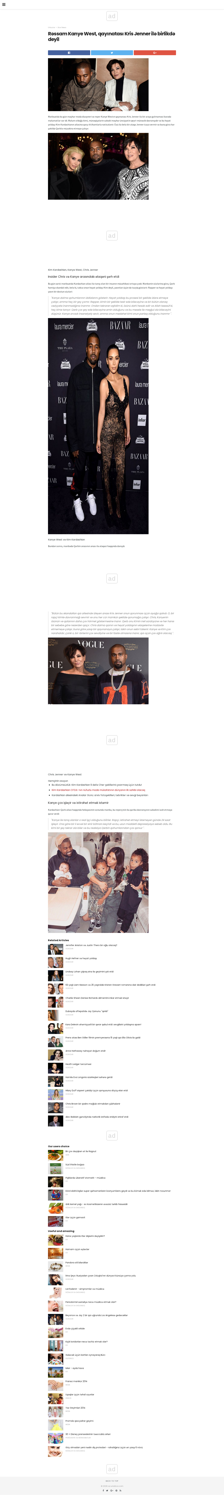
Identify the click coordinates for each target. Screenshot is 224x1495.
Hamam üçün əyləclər (77, 1249)
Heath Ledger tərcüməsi (78, 1064)
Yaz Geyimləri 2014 (75, 1407)
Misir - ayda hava (75, 1368)
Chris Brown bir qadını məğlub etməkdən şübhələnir (93, 1103)
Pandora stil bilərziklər (77, 1262)
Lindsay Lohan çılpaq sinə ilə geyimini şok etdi (90, 971)
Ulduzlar (51, 27)
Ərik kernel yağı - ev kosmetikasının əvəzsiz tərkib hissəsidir (97, 1204)
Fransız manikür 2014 (76, 1381)
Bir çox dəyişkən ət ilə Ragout (81, 1151)
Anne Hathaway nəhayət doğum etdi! (86, 1050)
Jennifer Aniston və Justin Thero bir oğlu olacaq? (91, 945)
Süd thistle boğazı (75, 1164)
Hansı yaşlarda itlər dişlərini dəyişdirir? (85, 1236)
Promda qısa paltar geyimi (79, 1420)
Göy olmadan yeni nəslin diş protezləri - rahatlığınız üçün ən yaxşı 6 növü (104, 1447)
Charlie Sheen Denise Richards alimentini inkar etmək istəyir (97, 998)
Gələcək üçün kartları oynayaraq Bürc (85, 1354)
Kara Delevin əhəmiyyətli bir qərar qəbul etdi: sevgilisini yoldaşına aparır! (103, 1024)
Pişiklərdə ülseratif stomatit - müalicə (85, 1177)
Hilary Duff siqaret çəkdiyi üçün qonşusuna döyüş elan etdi (97, 1090)
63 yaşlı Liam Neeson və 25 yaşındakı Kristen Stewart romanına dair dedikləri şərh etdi (110, 984)
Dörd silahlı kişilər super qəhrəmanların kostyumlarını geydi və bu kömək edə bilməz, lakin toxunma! (118, 1190)
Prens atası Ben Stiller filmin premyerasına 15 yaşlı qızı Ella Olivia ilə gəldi (103, 1037)
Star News (62, 27)
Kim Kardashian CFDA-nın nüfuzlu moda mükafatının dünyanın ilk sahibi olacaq (98, 790)
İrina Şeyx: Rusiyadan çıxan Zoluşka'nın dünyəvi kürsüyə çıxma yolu (101, 1275)
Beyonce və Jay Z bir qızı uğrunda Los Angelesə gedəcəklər (97, 1315)
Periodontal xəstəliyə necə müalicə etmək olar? (91, 1302)
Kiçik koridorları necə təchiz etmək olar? (87, 1341)
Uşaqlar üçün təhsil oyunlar (80, 1394)
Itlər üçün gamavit (75, 1217)
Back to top (112, 1481)
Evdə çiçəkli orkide (75, 1328)
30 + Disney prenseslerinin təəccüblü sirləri (88, 1434)
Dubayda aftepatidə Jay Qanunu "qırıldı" (87, 1011)
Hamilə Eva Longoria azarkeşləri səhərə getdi (89, 1077)
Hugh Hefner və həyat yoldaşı (81, 958)
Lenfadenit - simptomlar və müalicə (85, 1288)
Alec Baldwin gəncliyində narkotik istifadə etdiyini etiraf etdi (97, 1116)
